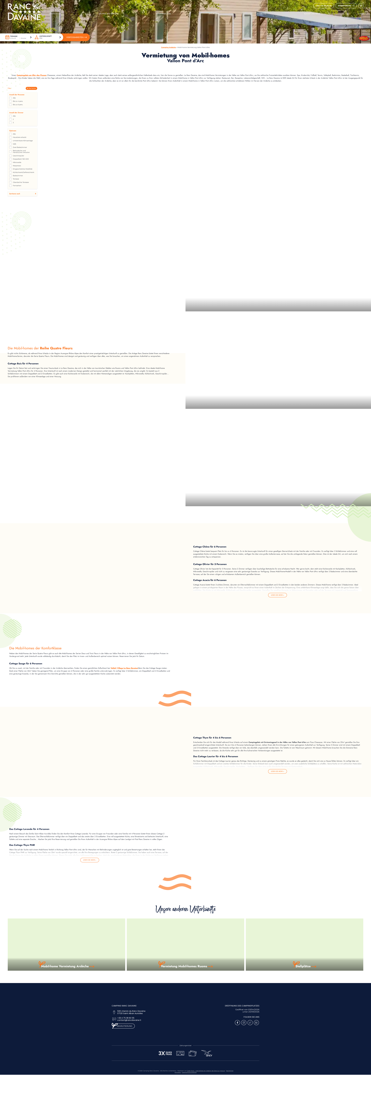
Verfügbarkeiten (75, 37)
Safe (14, 144)
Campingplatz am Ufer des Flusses (31, 75)
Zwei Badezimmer (20, 147)
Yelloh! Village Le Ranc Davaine (124, 668)
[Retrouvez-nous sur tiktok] (250, 1022)
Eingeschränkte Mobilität (22, 169)
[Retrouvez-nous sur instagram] (243, 1022)
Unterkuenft (45, 36)
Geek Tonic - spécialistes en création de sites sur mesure (206, 1071)
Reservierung (344, 6)
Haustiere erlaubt (19, 137)
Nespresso (17, 166)
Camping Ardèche (168, 47)
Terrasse (16, 179)
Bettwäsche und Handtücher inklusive (21, 151)
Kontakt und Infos (312, 14)
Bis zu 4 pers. (18, 101)
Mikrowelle (17, 162)
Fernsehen (17, 186)
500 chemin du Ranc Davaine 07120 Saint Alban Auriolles (131, 1012)
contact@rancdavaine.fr (129, 1020)
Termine (13, 36)
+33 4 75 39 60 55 (125, 1018)
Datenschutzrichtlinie (189, 1072)
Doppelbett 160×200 (21, 159)
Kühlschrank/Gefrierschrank (23, 172)
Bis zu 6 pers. (18, 105)
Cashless (362, 14)
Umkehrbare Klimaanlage (23, 141)
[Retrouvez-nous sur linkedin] (256, 1022)
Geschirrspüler (18, 156)
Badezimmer (18, 176)
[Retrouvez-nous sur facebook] (237, 1022)
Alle (14, 98)
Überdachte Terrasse (21, 182)
